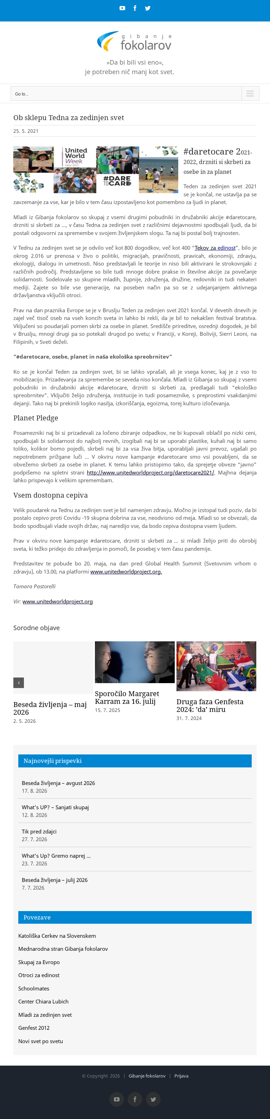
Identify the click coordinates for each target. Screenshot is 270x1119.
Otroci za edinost (38, 975)
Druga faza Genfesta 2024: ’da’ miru (210, 705)
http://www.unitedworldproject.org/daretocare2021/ (150, 472)
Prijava (181, 1076)
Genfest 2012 (34, 1027)
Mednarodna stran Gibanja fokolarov (63, 948)
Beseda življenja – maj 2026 (50, 708)
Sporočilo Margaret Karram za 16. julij (127, 697)
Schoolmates (33, 988)
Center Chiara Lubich (43, 1001)
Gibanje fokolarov (147, 1076)
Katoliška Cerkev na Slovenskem (57, 935)
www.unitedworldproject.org (125, 571)
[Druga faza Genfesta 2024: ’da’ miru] (216, 665)
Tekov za (205, 247)
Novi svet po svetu (40, 1041)
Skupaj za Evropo (39, 962)
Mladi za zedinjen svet (45, 1014)
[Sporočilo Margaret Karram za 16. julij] (135, 661)
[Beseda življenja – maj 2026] (53, 667)
